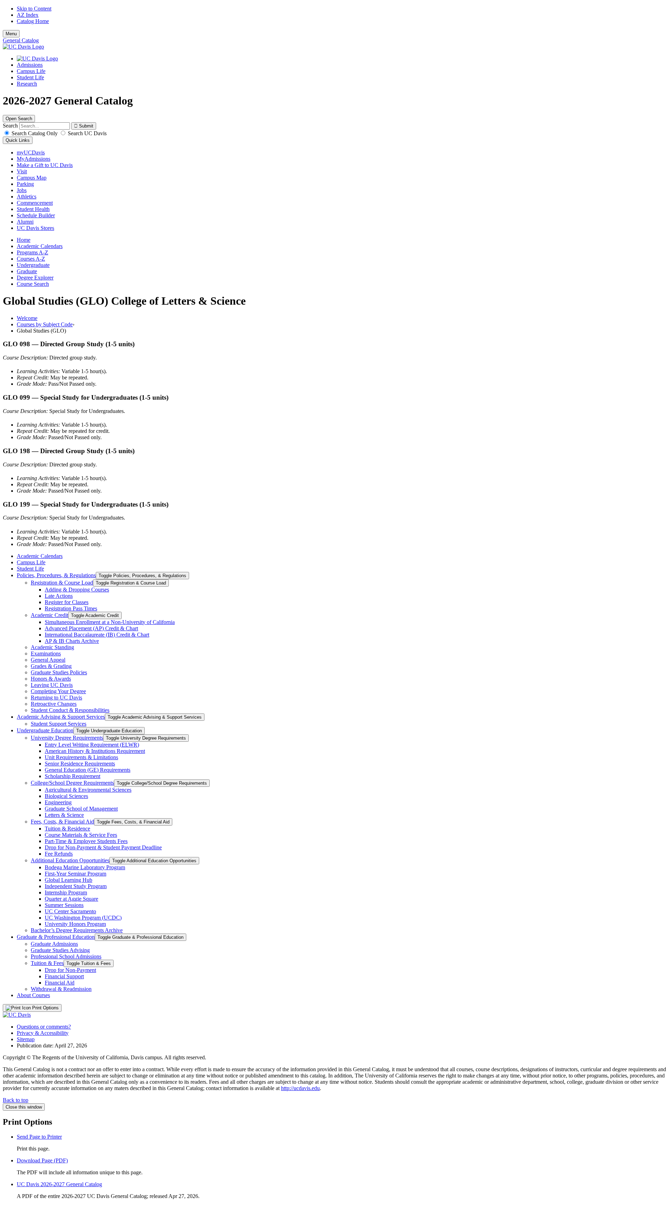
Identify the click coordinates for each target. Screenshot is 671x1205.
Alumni (25, 222)
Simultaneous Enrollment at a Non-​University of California (110, 622)
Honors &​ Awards (51, 679)
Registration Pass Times (71, 608)
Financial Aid (59, 983)
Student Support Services (58, 724)
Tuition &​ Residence (67, 829)
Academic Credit (49, 615)
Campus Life (31, 71)
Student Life (30, 77)
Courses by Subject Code (45, 324)
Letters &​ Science (64, 815)
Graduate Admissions (54, 944)
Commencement (35, 203)
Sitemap (26, 1039)
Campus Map (31, 178)
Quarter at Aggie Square (71, 899)
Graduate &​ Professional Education (56, 937)
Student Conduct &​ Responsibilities (70, 710)
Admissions (30, 65)
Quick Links (18, 140)
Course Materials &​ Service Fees (81, 835)
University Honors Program (75, 924)
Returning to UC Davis (56, 698)
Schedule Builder (36, 215)
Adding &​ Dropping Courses (77, 590)
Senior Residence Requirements (80, 764)
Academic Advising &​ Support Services (61, 717)
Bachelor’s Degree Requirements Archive (77, 930)
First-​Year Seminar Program (75, 874)
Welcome (27, 318)
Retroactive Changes (54, 704)
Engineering (58, 802)
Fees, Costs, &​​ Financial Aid (62, 822)
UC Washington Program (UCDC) (83, 918)
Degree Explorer (35, 278)
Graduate (27, 271)
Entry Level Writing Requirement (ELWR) (92, 745)
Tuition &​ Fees (47, 963)
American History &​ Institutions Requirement (95, 751)
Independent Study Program (76, 886)
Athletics (26, 196)
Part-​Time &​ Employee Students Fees (86, 841)
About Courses (33, 995)
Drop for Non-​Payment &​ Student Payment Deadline (103, 847)
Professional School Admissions (66, 956)
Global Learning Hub (68, 880)
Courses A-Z (31, 259)
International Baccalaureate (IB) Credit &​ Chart (97, 635)
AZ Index (27, 15)
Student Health (33, 209)
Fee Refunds (59, 854)
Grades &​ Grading (51, 666)
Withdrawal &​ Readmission (61, 989)
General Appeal (48, 660)
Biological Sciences (66, 796)
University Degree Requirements (67, 738)
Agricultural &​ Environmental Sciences (88, 790)
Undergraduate (33, 265)
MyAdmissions (33, 159)
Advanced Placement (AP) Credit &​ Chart (91, 628)
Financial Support (64, 976)
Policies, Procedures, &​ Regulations (56, 575)
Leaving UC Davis (52, 685)
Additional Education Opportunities (70, 860)
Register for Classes (66, 602)
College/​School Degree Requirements (72, 783)
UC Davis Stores (35, 228)
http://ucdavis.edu (300, 1088)
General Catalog (21, 40)
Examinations (46, 653)
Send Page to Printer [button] (39, 1137)
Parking (25, 184)
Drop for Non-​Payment (70, 970)
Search (10, 126)
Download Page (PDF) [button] (42, 1160)
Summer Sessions (64, 905)
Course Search (33, 284)
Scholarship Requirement (72, 776)
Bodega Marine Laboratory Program (85, 867)
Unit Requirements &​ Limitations (81, 757)
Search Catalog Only (34, 133)
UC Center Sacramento (70, 911)
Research (27, 84)
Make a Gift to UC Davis (45, 165)
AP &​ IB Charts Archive (72, 641)
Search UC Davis (86, 133)
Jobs (22, 190)
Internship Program (66, 892)
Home (23, 240)
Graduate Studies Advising (60, 950)
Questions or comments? (44, 1027)
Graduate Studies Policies (59, 672)
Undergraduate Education (45, 730)
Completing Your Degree (58, 691)
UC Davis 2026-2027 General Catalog (59, 1184)
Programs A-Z (32, 252)
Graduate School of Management (81, 809)
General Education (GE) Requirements (87, 770)
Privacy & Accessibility (42, 1033)
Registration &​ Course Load (62, 583)
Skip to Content (34, 9)
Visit (22, 171)
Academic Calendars (40, 246)
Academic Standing (52, 647)
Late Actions (59, 596)
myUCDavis (31, 152)
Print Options (45, 1007)
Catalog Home (33, 21)
